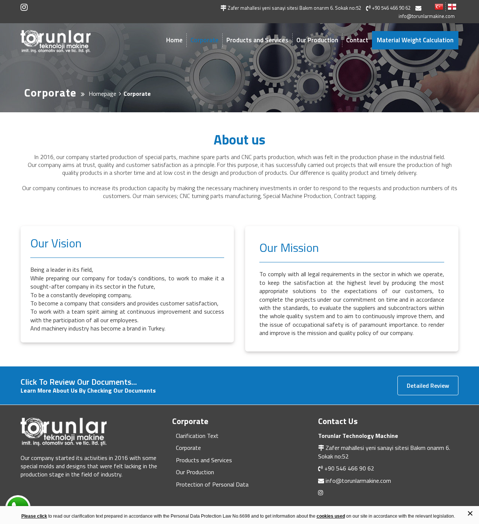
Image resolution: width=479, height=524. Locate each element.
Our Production (317, 40)
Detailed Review (428, 385)
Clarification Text (197, 435)
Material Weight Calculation (415, 40)
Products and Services (257, 40)
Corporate (204, 40)
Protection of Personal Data (212, 484)
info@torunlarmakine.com (358, 480)
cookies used (331, 516)
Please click (34, 516)
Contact (357, 40)
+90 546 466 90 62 (349, 468)
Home (174, 40)
